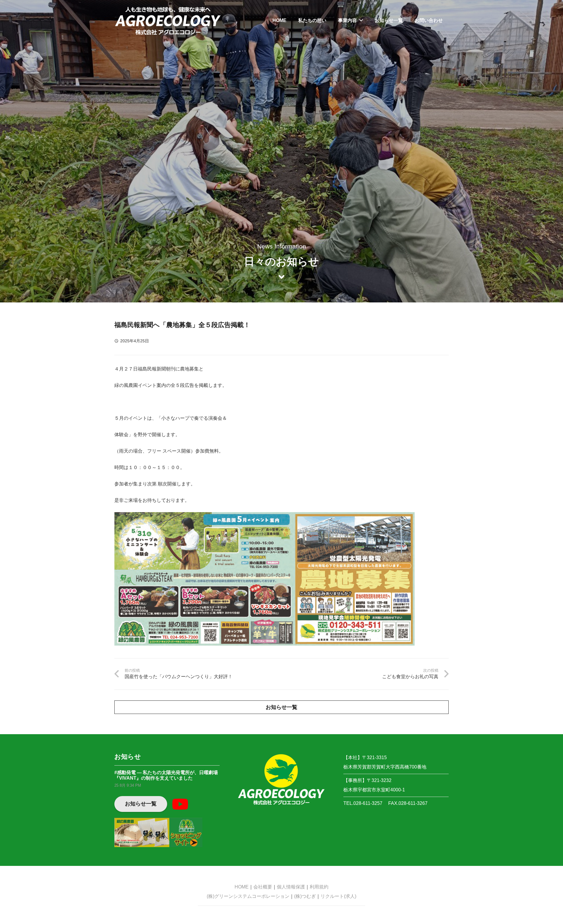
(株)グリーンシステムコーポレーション (248, 896)
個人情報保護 (291, 886)
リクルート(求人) (338, 896)
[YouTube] (180, 804)
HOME (242, 886)
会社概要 (262, 886)
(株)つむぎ (305, 896)
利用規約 (319, 886)
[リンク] (167, 20)
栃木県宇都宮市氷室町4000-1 (374, 789)
